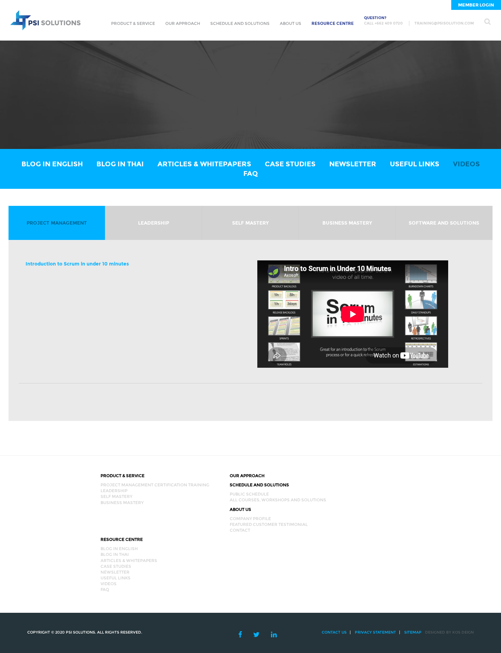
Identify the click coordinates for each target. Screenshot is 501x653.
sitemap (413, 632)
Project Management (57, 223)
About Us (290, 23)
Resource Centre (333, 23)
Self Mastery (250, 223)
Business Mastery (347, 223)
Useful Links (414, 164)
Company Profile (250, 518)
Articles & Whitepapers (204, 164)
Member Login (476, 4)
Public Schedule (249, 494)
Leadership (153, 223)
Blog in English (52, 164)
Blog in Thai (120, 164)
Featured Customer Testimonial (269, 524)
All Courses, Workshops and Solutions (278, 499)
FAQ (250, 173)
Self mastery (116, 496)
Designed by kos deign (449, 632)
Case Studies (290, 164)
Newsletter (352, 164)
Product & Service (133, 23)
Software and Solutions (444, 223)
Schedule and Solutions (240, 23)
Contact (240, 530)
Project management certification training (155, 484)
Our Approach (182, 23)
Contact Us (334, 632)
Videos (466, 164)
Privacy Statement (375, 632)
